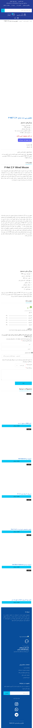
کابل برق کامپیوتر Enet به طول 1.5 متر (21, 600)
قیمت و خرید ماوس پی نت (8, 154)
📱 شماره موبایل (29, 352)
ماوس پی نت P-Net (11, 156)
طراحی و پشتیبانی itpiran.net (16, 723)
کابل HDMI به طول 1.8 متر (24, 423)
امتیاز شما (29, 364)
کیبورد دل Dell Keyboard (24, 459)
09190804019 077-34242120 (23, 649)
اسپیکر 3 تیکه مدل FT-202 (24, 494)
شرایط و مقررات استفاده (24, 670)
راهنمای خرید (27, 668)
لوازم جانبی (25, 21)
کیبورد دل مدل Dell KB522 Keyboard (21, 564)
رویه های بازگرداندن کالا (24, 672)
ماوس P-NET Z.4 (28, 156)
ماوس (20, 21)
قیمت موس (18, 154)
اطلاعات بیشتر (16, 426)
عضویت (6, 693)
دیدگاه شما (29, 368)
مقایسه (28, 145)
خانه (31, 21)
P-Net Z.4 (24, 223)
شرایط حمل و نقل (26, 675)
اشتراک (28, 147)
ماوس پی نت (20, 156)
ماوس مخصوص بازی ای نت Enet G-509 (21, 529)
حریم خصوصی (26, 677)
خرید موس (23, 154)
